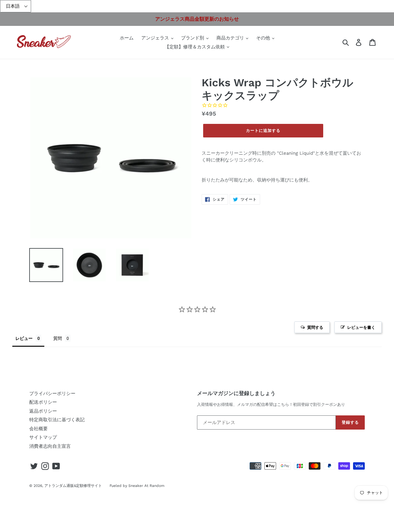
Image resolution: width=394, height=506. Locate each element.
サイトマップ (43, 437)
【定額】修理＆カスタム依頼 (195, 47)
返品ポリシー (43, 411)
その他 (263, 38)
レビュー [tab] (24, 338)
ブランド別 (193, 38)
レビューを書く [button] (361, 327)
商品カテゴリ (231, 38)
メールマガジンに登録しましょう (236, 393)
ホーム (127, 38)
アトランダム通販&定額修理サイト (73, 486)
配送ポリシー (43, 402)
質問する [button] (315, 327)
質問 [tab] (57, 338)
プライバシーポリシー (52, 393)
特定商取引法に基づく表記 (57, 419)
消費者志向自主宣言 (50, 446)
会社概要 (38, 428)
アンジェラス (156, 38)
